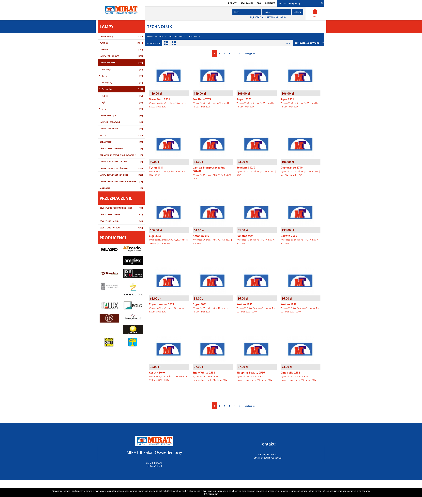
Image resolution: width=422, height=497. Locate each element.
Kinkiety (121, 49)
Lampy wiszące (121, 36)
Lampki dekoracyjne (121, 122)
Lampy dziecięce (121, 115)
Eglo (122, 102)
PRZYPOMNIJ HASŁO (275, 17)
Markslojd (122, 69)
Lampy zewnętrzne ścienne (121, 168)
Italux (122, 76)
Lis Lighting (122, 82)
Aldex (122, 95)
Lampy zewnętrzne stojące (121, 175)
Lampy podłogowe (121, 56)
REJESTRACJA (256, 17)
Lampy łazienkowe (121, 128)
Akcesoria (121, 188)
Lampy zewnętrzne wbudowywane (121, 181)
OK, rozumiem (211, 493)
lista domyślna (153, 43)
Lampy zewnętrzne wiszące (121, 161)
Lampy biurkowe (121, 62)
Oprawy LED (121, 142)
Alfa (122, 109)
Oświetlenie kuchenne (121, 148)
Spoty (121, 135)
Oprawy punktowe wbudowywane (121, 155)
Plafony (121, 43)
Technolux (122, 89)
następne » (249, 53)
